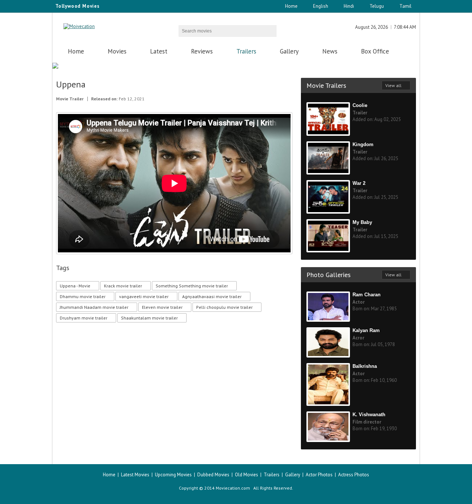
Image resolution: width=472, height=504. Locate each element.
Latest (158, 51)
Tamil (405, 6)
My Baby (362, 222)
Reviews (202, 51)
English (320, 6)
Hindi (349, 6)
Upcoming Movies (173, 475)
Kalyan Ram (366, 330)
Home (291, 6)
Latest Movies (135, 475)
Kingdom (363, 144)
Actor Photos (319, 475)
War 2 (359, 183)
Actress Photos (353, 475)
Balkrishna (365, 366)
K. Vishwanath (369, 414)
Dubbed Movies (213, 475)
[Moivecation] (79, 26)
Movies (117, 51)
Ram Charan (367, 294)
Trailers (246, 51)
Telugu (376, 6)
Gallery (289, 51)
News (329, 51)
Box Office (375, 51)
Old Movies (246, 475)
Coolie (360, 105)
